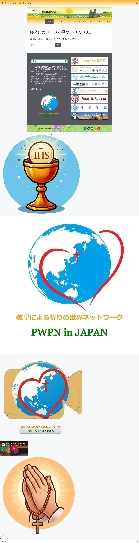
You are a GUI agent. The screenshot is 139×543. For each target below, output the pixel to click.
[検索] (58, 45)
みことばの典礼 (66, 21)
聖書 (108, 21)
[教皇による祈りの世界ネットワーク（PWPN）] (69, 354)
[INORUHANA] (85, 128)
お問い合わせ (36, 89)
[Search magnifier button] (66, 61)
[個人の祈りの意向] (39, 533)
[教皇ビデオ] (43, 438)
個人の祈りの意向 (80, 21)
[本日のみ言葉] (41, 214)
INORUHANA (49, 11)
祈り (91, 21)
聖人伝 (101, 21)
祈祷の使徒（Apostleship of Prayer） (49, 74)
